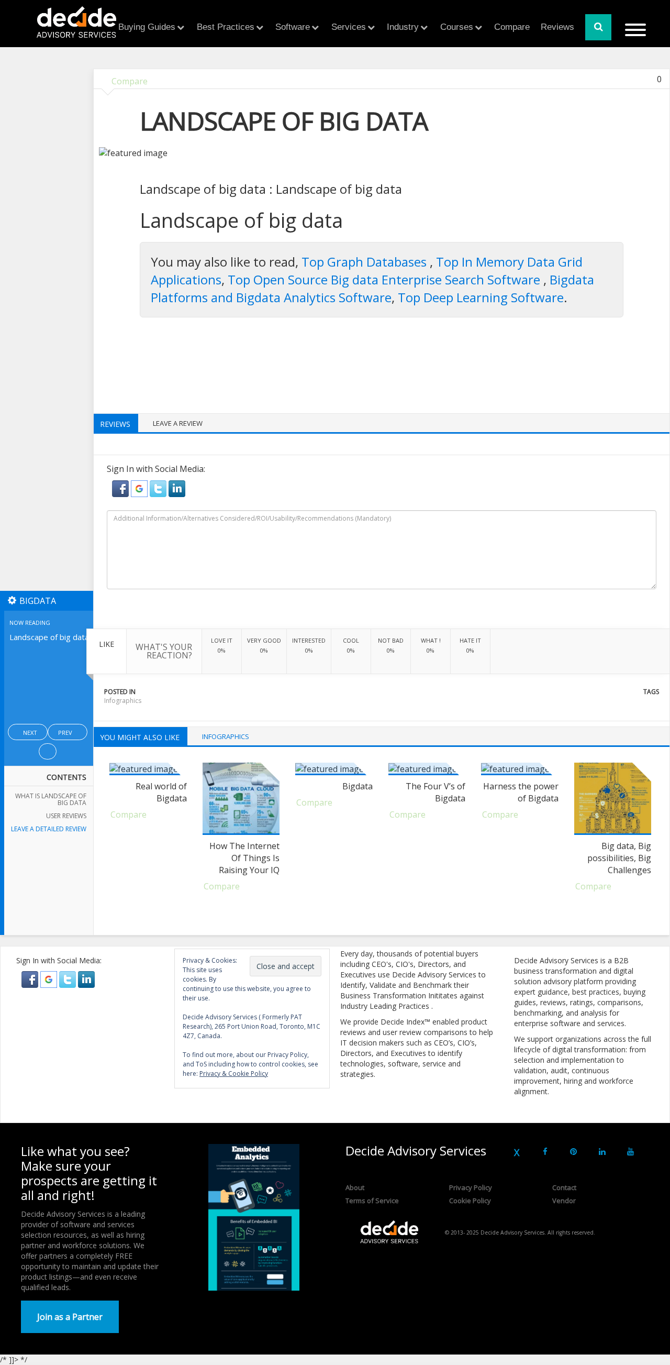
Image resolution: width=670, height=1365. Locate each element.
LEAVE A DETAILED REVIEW (48, 828)
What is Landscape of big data (50, 799)
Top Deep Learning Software (481, 297)
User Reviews (66, 815)
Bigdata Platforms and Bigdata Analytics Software (372, 288)
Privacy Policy (470, 1187)
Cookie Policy (470, 1200)
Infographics (122, 700)
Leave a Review (178, 423)
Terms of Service (372, 1200)
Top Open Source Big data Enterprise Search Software (385, 279)
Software (292, 27)
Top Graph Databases (366, 261)
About (354, 1187)
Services (348, 27)
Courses (456, 27)
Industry (403, 27)
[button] (121, 487)
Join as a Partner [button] (70, 1317)
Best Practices (225, 27)
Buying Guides (146, 27)
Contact (564, 1187)
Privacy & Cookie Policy (233, 1073)
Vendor (564, 1200)
